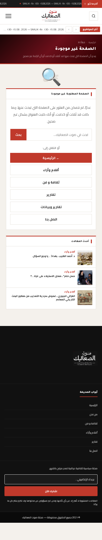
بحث (18, 135)
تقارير (51, 195)
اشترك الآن (51, 491)
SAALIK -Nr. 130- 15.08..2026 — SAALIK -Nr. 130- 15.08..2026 (52, 3)
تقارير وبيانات (51, 207)
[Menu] (8, 16)
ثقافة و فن (51, 182)
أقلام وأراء (51, 170)
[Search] (93, 16)
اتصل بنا (51, 219)
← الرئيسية (51, 158)
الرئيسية (92, 42)
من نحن (94, 414)
